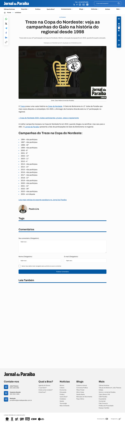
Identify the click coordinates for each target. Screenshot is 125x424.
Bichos (62, 385)
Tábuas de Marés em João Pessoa (110, 387)
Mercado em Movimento (84, 396)
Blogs (81, 9)
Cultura (62, 387)
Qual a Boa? (51, 9)
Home (9, 12)
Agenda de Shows (44, 385)
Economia (63, 390)
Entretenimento (66, 9)
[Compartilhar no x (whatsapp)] (6, 24)
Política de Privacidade (106, 405)
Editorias (94, 9)
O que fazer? (42, 387)
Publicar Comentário (62, 271)
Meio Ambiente (64, 405)
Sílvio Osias (80, 392)
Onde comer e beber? (45, 390)
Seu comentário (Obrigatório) (29, 238)
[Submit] (119, 3)
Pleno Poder (80, 390)
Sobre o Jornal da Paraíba (107, 392)
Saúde (62, 401)
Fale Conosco (103, 403)
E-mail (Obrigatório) (71, 256)
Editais (107, 9)
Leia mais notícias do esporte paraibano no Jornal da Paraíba (43, 200)
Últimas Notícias (9, 9)
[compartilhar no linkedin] (6, 38)
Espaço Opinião (104, 408)
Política (37, 9)
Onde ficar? (42, 392)
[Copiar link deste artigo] (6, 42)
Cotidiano (63, 399)
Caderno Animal (81, 385)
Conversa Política (82, 387)
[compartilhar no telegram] (6, 28)
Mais (118, 9)
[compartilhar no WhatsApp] (6, 19)
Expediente (102, 399)
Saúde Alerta (80, 394)
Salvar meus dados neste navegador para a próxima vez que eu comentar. (41, 266)
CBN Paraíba (103, 396)
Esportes (24, 9)
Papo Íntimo (80, 399)
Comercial (102, 401)
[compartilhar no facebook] (6, 33)
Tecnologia (63, 403)
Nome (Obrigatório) (25, 256)
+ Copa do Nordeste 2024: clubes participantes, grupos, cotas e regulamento (49, 118)
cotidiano (18, 12)
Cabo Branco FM (104, 394)
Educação (63, 392)
